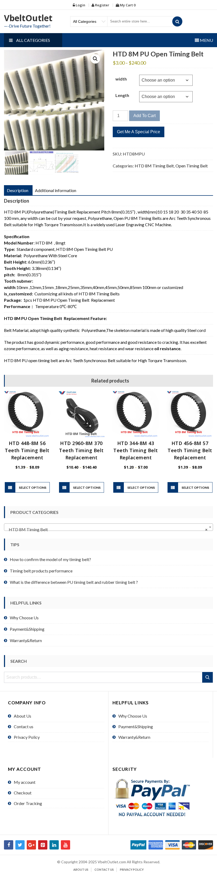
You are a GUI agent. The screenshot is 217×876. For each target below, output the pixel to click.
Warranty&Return (26, 640)
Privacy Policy (27, 737)
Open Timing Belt (191, 165)
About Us (22, 715)
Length (122, 95)
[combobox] (108, 527)
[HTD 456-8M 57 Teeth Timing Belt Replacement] (190, 414)
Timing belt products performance (41, 570)
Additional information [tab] (55, 190)
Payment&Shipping (27, 629)
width (121, 78)
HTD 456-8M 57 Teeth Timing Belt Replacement (190, 450)
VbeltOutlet (28, 18)
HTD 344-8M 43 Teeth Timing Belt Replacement (135, 450)
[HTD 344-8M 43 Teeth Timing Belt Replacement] (135, 414)
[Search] (177, 21)
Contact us (23, 726)
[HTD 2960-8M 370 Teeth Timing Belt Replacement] (81, 414)
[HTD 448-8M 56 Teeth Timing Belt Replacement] (27, 414)
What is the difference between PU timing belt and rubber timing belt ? (74, 582)
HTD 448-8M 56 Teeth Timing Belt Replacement (27, 450)
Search (208, 677)
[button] (95, 59)
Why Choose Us (24, 617)
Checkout (22, 792)
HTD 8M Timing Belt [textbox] (106, 529)
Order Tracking (28, 803)
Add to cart (144, 115)
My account (24, 782)
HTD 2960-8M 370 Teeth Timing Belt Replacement (81, 450)
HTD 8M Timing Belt (154, 165)
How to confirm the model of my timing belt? (50, 559)
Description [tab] (17, 190)
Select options (32, 488)
